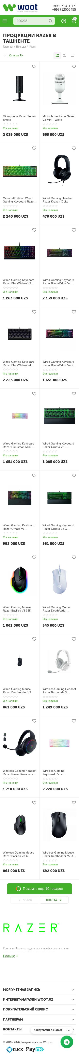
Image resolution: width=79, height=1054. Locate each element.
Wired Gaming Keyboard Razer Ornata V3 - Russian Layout (58, 445)
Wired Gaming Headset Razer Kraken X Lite (58, 199)
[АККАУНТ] (64, 21)
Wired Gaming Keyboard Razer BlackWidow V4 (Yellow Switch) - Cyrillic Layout (58, 281)
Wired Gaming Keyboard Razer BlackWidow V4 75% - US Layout (18, 363)
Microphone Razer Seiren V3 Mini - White (59, 118)
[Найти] (51, 21)
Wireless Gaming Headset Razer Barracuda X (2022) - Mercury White (59, 690)
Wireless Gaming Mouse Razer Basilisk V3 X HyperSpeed (18, 854)
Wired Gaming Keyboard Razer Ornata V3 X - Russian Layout (58, 527)
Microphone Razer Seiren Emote (19, 118)
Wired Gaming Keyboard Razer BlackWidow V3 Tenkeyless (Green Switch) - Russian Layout (19, 281)
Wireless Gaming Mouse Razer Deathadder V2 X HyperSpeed (58, 854)
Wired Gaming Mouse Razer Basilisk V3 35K (17, 608)
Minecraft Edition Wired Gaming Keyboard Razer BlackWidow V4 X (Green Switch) (19, 199)
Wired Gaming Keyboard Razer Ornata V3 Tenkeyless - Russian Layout (18, 527)
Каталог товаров (5, 21)
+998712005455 (64, 9)
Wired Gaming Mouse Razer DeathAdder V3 (17, 690)
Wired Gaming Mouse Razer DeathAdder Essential (56, 608)
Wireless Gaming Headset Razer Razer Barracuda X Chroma (19, 772)
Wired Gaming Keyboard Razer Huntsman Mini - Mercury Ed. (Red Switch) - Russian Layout (19, 445)
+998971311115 (63, 6)
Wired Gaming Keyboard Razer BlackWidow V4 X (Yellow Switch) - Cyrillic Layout (58, 363)
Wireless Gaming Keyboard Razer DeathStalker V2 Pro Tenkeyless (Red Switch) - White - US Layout (59, 772)
